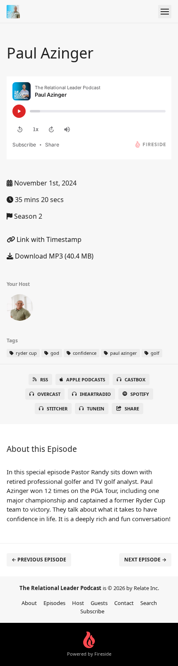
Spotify (139, 394)
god (54, 353)
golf (154, 353)
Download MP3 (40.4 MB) (53, 256)
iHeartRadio (95, 394)
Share (132, 408)
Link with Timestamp (48, 239)
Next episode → (145, 559)
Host (78, 603)
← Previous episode (39, 559)
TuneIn (95, 408)
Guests (99, 603)
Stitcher (57, 408)
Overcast (48, 394)
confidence (84, 353)
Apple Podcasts (85, 379)
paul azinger (123, 353)
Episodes (54, 603)
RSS (44, 379)
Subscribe (92, 611)
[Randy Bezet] (20, 309)
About (29, 603)
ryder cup (25, 353)
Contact (124, 603)
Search (148, 603)
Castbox (135, 379)
